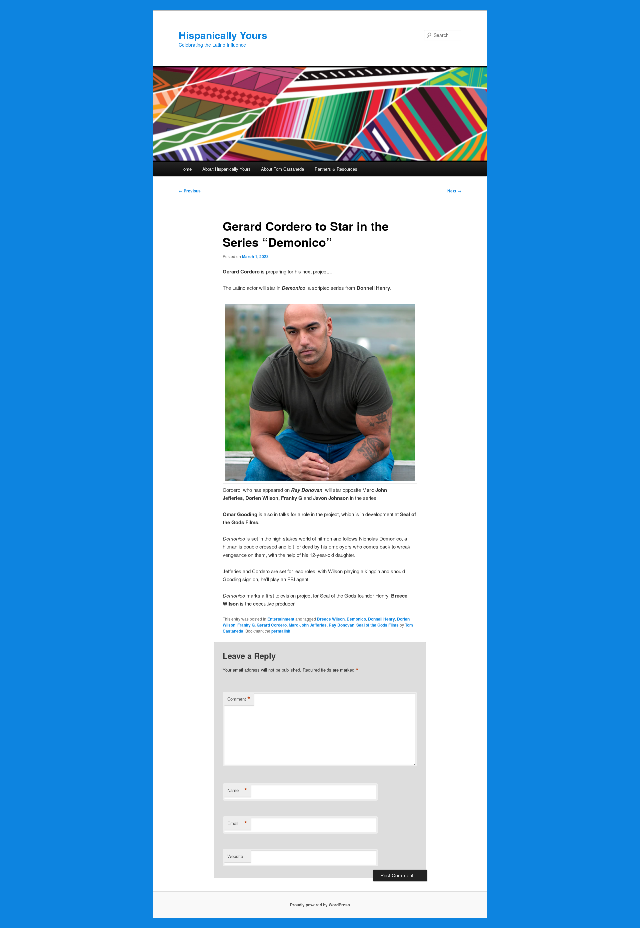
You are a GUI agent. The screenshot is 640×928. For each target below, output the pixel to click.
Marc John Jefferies (308, 625)
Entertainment (280, 619)
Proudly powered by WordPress (320, 905)
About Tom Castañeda (282, 169)
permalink (280, 631)
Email (237, 823)
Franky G (246, 625)
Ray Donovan (341, 625)
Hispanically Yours (223, 35)
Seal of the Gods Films (377, 625)
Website (235, 856)
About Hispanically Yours (226, 169)
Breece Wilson (331, 619)
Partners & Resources (336, 169)
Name (237, 790)
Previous (190, 191)
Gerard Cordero (272, 625)
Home (186, 169)
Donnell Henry (381, 619)
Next (454, 191)
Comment (238, 699)
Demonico (356, 619)
